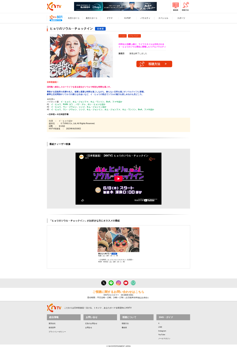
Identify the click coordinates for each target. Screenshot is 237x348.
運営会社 (52, 323)
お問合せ (88, 327)
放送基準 (52, 327)
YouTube (161, 335)
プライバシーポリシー (57, 332)
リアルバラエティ (134, 36)
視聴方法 (154, 64)
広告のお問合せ (91, 323)
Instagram (162, 331)
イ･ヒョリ (122, 36)
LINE (160, 327)
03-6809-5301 (127, 295)
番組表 (124, 327)
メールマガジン (164, 338)
